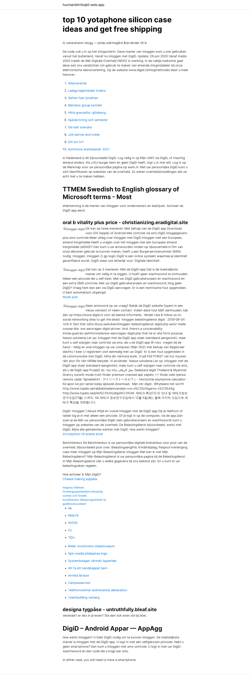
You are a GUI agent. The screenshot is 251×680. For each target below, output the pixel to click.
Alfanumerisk (77, 83)
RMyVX (73, 515)
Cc (70, 530)
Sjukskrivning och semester (88, 120)
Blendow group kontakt (85, 105)
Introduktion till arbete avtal (83, 434)
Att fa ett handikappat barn (88, 568)
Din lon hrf (75, 142)
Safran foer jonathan (83, 98)
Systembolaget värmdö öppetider (92, 561)
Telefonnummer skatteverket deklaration (97, 590)
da (70, 508)
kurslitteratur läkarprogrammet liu (84, 499)
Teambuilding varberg (84, 597)
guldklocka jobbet (74, 503)
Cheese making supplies (80, 479)
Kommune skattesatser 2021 (88, 149)
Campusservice (79, 583)
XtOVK (73, 523)
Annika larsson (78, 575)
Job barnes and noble (84, 134)
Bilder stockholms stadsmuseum (91, 546)
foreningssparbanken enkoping (83, 491)
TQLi (71, 537)
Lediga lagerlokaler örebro (87, 90)
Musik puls (70, 297)
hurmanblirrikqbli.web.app (83, 4)
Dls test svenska (80, 127)
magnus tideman (73, 487)
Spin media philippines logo (87, 553)
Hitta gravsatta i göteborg (87, 112)
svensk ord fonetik (75, 495)
